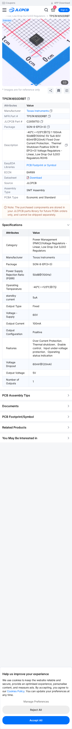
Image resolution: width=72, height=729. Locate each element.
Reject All (36, 709)
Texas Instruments (38, 110)
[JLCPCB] (23, 10)
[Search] (46, 10)
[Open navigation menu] (4, 10)
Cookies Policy (15, 691)
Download (36, 177)
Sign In (64, 9)
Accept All (36, 720)
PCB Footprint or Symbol (41, 165)
